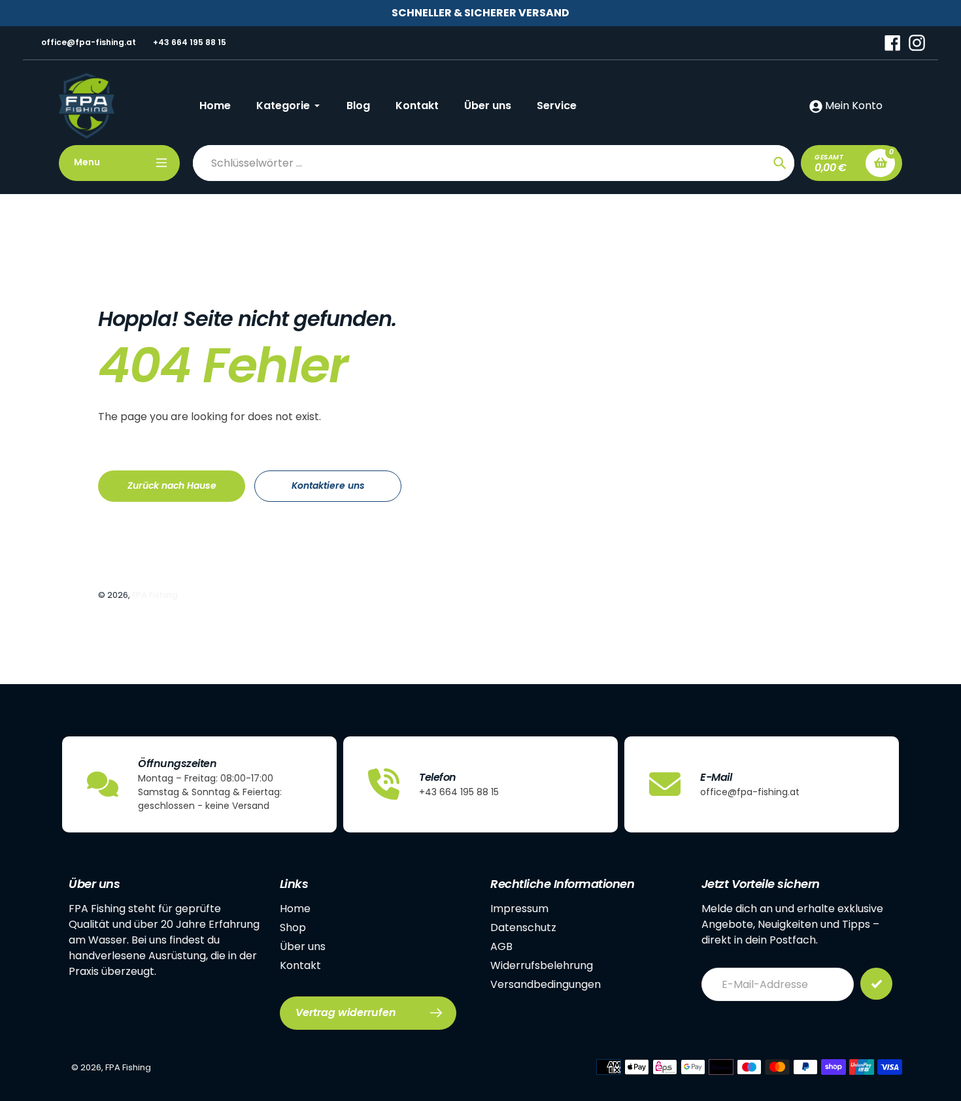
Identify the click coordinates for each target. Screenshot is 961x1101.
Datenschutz (523, 927)
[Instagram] (917, 42)
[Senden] (876, 984)
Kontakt (300, 965)
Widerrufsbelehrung (541, 965)
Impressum (519, 908)
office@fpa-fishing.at (88, 42)
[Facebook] (893, 42)
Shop (293, 927)
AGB (501, 946)
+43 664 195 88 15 (189, 42)
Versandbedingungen (545, 984)
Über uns (303, 946)
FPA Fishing (155, 595)
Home (295, 908)
